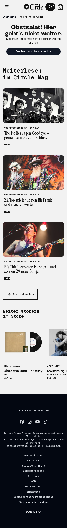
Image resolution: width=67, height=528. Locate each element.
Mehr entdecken (23, 294)
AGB (33, 481)
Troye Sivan (12, 365)
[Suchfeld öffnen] (50, 7)
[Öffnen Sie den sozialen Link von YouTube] (37, 422)
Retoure (33, 476)
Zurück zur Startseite (33, 51)
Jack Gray (54, 365)
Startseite (9, 17)
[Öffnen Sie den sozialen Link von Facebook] (22, 422)
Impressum (33, 491)
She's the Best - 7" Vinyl (23, 371)
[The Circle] (33, 7)
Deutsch (31, 511)
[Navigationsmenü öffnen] (7, 7)
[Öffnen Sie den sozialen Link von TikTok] (45, 422)
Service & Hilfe (33, 465)
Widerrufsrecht (33, 470)
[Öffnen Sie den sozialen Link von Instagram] (30, 422)
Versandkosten (33, 455)
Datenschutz (33, 486)
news (7, 144)
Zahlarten (33, 460)
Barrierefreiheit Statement (33, 496)
